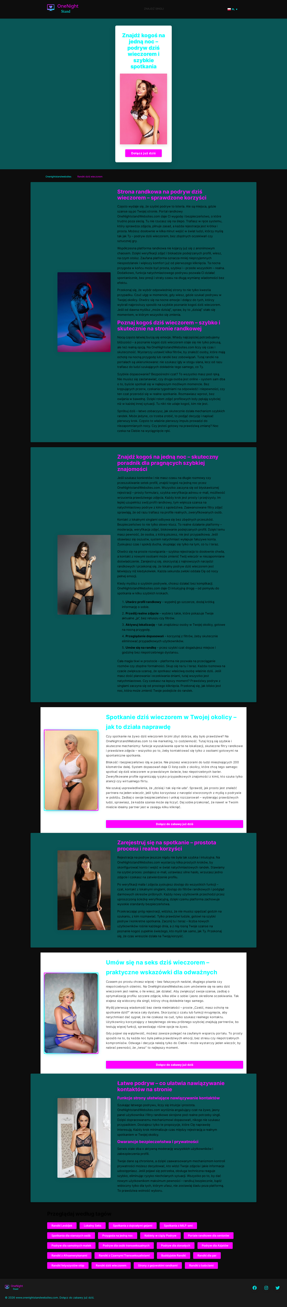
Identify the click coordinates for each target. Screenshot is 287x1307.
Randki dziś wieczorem (111, 1265)
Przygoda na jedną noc (117, 1235)
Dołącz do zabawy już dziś (174, 824)
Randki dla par (206, 1255)
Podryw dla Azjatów (215, 1245)
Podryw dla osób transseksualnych (126, 1245)
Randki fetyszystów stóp (67, 1265)
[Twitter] (277, 1288)
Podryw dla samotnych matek (71, 1245)
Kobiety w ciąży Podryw (160, 1235)
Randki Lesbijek (61, 1225)
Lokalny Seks (92, 1225)
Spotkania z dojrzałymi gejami (132, 1225)
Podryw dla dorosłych (175, 1245)
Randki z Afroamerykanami (69, 1255)
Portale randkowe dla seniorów (208, 1235)
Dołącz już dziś (143, 153)
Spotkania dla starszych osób (71, 1235)
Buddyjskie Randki (173, 1255)
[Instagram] (266, 1288)
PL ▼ (235, 9)
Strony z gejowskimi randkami (158, 1265)
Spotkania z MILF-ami (178, 1225)
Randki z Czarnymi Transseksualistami (124, 1255)
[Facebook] (254, 1288)
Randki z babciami (201, 1265)
